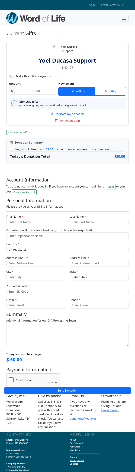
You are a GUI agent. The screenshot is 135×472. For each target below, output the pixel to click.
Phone (75, 300)
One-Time (78, 91)
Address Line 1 (17, 258)
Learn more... (110, 410)
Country (12, 244)
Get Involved (76, 443)
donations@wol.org (83, 418)
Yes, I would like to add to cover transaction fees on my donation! (62, 149)
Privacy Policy (77, 460)
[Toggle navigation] (124, 18)
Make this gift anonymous (33, 76)
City (10, 272)
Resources (75, 446)
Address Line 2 (79, 258)
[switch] (12, 76)
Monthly (110, 91)
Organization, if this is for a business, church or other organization (50, 230)
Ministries (75, 450)
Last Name (78, 217)
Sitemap (74, 457)
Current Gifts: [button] (111, 5)
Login (91, 5)
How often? (66, 84)
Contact (74, 463)
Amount (15, 84)
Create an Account (24, 192)
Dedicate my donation (69, 114)
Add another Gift (18, 132)
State (74, 272)
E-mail (11, 300)
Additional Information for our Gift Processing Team (41, 320)
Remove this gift (69, 121)
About (73, 439)
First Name (14, 217)
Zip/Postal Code (18, 286)
